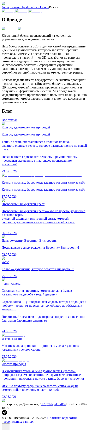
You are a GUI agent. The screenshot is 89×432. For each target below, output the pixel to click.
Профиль (26, 7)
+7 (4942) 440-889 (53, 404)
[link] (4, 414)
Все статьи (9, 120)
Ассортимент (11, 7)
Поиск (44, 7)
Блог (36, 7)
